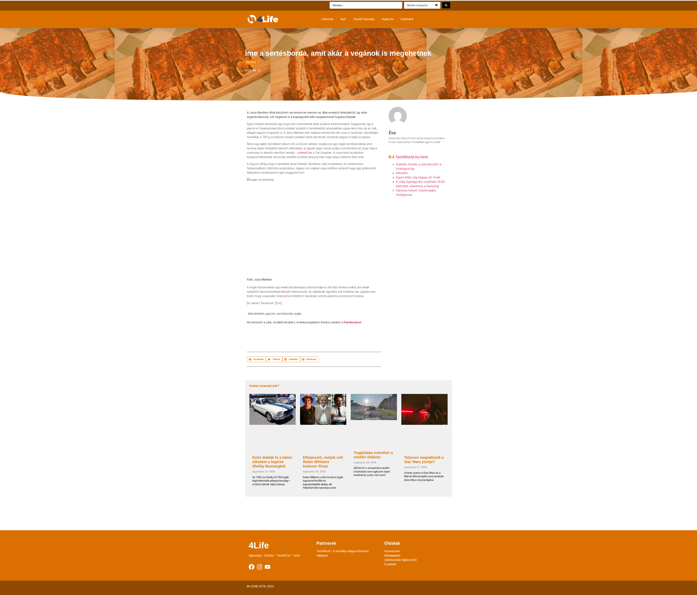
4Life (259, 545)
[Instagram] (259, 567)
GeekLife (388, 19)
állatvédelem (256, 313)
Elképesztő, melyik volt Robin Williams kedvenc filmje (323, 461)
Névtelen (402, 173)
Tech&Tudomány (364, 19)
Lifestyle (327, 19)
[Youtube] (267, 567)
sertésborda (284, 313)
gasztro (271, 313)
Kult (343, 19)
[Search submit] (446, 5)
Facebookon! (352, 322)
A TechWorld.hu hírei (410, 157)
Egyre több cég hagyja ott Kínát (418, 177)
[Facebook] (251, 567)
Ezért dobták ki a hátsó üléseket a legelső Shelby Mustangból (272, 461)
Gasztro (251, 62)
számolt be (305, 152)
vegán (297, 313)
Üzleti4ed (407, 19)
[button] (256, 359)
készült (285, 291)
